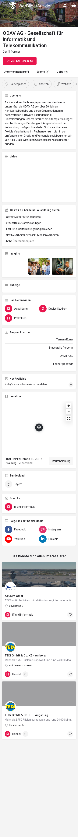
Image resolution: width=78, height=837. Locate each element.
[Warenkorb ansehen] (73, 5)
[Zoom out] (68, 411)
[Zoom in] (68, 405)
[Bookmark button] (70, 615)
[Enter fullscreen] (68, 418)
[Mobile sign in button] (64, 5)
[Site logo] (30, 5)
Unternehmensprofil (16, 71)
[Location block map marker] (39, 427)
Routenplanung (61, 460)
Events (42, 71)
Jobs (62, 71)
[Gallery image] (15, 266)
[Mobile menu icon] (4, 5)
